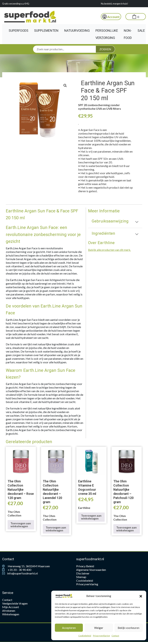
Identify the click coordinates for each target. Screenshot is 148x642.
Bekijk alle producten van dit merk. (109, 249)
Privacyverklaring (101, 635)
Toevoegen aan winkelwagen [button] (20, 524)
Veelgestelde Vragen (15, 603)
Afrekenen (8, 610)
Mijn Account (10, 607)
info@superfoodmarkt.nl (22, 573)
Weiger (98, 627)
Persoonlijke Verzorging (106, 34)
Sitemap (81, 577)
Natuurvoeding (77, 30)
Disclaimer (83, 573)
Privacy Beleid (85, 566)
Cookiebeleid (84, 635)
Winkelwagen (10, 614)
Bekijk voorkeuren (128, 627)
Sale (141, 30)
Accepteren (69, 627)
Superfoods (18, 30)
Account (113, 17)
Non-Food (128, 34)
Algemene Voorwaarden (91, 569)
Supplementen (46, 30)
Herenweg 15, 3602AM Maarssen (28, 566)
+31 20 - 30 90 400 (19, 569)
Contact (115, 635)
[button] (141, 596)
